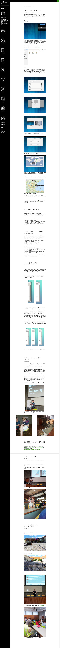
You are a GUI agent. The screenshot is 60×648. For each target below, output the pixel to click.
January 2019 (3, 40)
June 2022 (2, 29)
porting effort (39, 201)
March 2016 (2, 71)
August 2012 (3, 111)
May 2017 (2, 59)
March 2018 (2, 51)
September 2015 (3, 77)
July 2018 (2, 47)
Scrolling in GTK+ (31, 263)
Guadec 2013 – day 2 (31, 456)
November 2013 (3, 97)
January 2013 (3, 107)
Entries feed (2, 130)
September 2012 (3, 110)
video (27, 350)
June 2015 (2, 80)
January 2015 (3, 82)
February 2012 (3, 117)
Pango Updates (3, 12)
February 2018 (3, 52)
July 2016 (2, 68)
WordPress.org (3, 132)
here (28, 215)
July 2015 (2, 79)
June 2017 (2, 58)
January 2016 (3, 72)
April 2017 (2, 60)
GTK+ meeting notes (32, 209)
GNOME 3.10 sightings (32, 10)
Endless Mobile (30, 461)
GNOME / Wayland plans (33, 232)
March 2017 (2, 61)
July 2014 (2, 88)
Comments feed (3, 131)
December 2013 (3, 96)
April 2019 (2, 39)
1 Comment (31, 443)
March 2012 (2, 116)
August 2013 (3, 100)
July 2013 (2, 101)
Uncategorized (3, 124)
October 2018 (3, 43)
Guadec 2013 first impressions (31, 526)
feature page (34, 254)
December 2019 (3, 33)
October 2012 (3, 109)
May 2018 (2, 49)
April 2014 (2, 91)
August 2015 (3, 78)
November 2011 (3, 118)
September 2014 (3, 87)
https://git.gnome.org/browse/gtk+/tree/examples (32, 449)
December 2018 (3, 41)
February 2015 (3, 81)
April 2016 (2, 70)
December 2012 (3, 108)
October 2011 (3, 119)
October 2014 (3, 86)
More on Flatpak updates (4, 14)
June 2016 (2, 69)
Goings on (3, 1)
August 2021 (3, 32)
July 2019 (2, 37)
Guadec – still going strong (32, 358)
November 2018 (3, 42)
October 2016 (3, 67)
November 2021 (3, 31)
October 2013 (3, 98)
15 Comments (32, 264)
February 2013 (3, 106)
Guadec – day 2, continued (34, 442)
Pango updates (3, 11)
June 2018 (2, 48)
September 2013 (3, 99)
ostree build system (42, 605)
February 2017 (3, 62)
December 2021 (3, 30)
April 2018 (2, 50)
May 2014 (2, 90)
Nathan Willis (3, 21)
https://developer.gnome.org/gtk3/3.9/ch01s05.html (33, 447)
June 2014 (2, 89)
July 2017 (2, 57)
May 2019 (2, 38)
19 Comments (32, 233)
